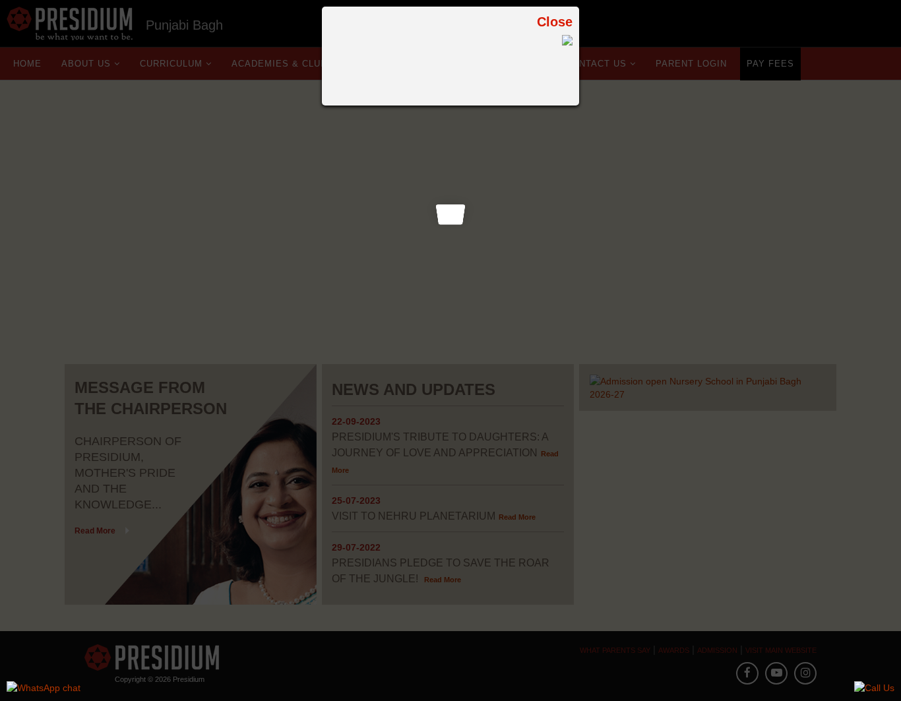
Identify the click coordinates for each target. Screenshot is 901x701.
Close (555, 22)
